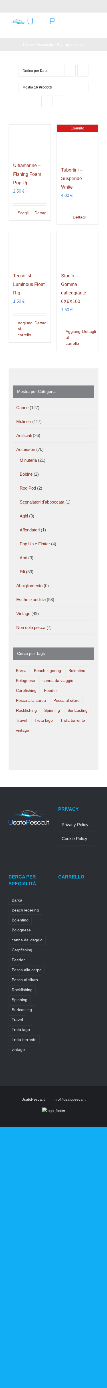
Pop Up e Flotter (35, 543)
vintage (22, 730)
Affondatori (30, 529)
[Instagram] (25, 843)
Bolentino (76, 671)
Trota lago (44, 720)
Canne (22, 407)
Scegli (23, 213)
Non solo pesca (30, 627)
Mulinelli (23, 421)
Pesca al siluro (66, 700)
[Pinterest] (33, 843)
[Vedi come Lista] (58, 101)
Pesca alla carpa (31, 700)
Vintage (23, 613)
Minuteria (28, 460)
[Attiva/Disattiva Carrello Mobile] (86, 29)
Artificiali (24, 435)
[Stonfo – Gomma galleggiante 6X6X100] (77, 248)
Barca (21, 671)
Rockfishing (26, 710)
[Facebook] (10, 843)
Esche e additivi (31, 599)
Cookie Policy (74, 838)
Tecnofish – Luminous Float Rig (29, 284)
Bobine (26, 474)
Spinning (52, 710)
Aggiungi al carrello (23, 329)
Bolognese (25, 680)
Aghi (24, 515)
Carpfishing (26, 690)
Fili (22, 571)
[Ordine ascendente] (82, 71)
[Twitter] (18, 843)
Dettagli (40, 213)
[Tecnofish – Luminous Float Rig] (30, 248)
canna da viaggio (58, 680)
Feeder (50, 690)
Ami (23, 557)
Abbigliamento (29, 585)
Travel (21, 720)
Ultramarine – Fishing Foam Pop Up (27, 174)
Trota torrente (72, 720)
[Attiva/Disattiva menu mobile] (96, 29)
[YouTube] (41, 843)
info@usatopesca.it (70, 1099)
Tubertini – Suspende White (71, 178)
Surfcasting (77, 710)
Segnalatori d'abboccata (42, 502)
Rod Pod (28, 488)
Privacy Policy (75, 824)
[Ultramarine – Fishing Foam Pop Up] (30, 140)
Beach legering (47, 671)
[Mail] (10, 853)
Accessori (25, 449)
